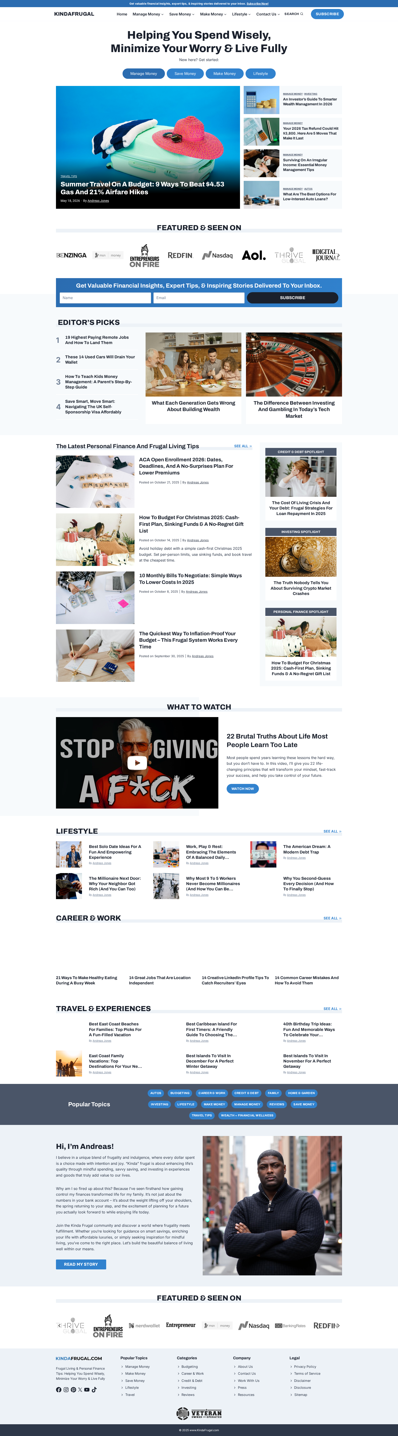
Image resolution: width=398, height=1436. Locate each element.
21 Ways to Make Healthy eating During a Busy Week (86, 980)
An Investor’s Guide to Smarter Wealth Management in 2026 (310, 101)
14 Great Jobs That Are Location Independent (160, 980)
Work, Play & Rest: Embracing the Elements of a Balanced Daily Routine (211, 852)
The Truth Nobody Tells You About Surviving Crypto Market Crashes (301, 588)
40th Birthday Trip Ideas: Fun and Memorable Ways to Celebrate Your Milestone (309, 1030)
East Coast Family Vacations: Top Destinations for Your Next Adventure (115, 1061)
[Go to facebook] (58, 1389)
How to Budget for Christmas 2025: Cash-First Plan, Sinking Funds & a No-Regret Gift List (191, 524)
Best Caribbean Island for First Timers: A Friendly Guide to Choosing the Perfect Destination (211, 1030)
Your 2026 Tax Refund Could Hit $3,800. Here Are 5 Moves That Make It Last (310, 133)
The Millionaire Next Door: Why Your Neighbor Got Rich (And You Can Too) (115, 884)
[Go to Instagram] (66, 1389)
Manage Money (293, 93)
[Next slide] (338, 255)
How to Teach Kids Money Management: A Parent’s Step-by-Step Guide (98, 382)
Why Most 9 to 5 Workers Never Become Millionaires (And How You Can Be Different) (213, 884)
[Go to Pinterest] (73, 1389)
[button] (137, 763)
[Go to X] (80, 1390)
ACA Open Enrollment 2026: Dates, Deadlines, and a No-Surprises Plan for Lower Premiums (186, 466)
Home (122, 14)
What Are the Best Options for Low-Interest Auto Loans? (309, 196)
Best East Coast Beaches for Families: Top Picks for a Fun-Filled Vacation (115, 1029)
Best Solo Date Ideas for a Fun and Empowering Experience (115, 852)
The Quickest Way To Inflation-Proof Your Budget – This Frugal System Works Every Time (188, 640)
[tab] (144, 73)
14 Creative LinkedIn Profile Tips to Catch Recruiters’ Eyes (235, 980)
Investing (310, 93)
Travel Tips (69, 176)
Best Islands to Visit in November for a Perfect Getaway (307, 1061)
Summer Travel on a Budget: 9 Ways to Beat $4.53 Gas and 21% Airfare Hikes (142, 188)
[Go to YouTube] (87, 1389)
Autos (308, 188)
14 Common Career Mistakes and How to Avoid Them (307, 980)
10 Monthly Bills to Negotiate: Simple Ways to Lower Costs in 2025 (190, 579)
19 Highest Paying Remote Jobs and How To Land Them (97, 340)
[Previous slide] (59, 255)
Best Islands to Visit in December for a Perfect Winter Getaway (210, 1061)
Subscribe (327, 14)
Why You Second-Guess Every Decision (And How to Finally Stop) (308, 884)
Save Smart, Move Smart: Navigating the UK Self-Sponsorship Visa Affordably (93, 407)
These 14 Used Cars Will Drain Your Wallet (100, 360)
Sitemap (300, 1395)
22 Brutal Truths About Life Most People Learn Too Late (277, 740)
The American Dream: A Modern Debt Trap (307, 849)
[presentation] (148, 147)
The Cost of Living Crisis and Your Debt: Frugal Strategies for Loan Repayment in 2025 (301, 508)
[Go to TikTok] (94, 1389)
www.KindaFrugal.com (204, 1430)
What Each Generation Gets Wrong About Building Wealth (193, 406)
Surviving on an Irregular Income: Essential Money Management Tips (305, 165)
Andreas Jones (98, 201)
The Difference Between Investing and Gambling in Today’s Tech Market (294, 409)
